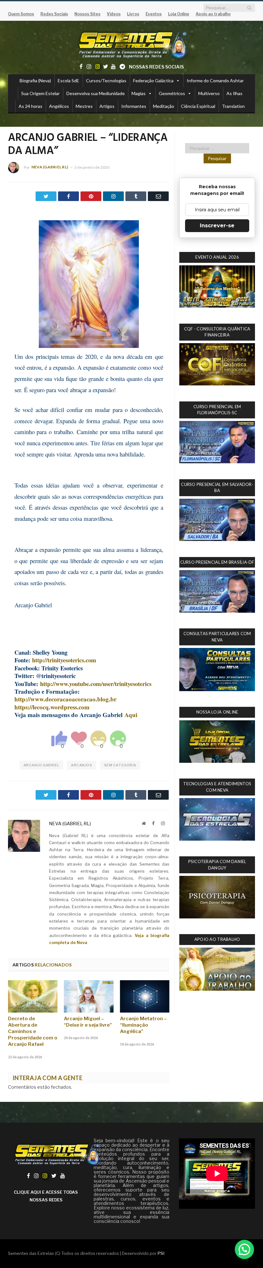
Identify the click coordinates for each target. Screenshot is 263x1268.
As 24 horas (30, 106)
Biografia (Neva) (35, 80)
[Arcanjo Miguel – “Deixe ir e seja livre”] (88, 996)
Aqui (130, 714)
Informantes (133, 106)
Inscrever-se (217, 225)
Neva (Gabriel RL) (49, 167)
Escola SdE (68, 80)
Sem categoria (120, 765)
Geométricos (172, 93)
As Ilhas (234, 93)
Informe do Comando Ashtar (215, 80)
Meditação (163, 106)
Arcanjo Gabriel (41, 765)
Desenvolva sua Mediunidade (95, 93)
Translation (233, 106)
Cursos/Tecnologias (106, 80)
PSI (161, 1253)
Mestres (84, 106)
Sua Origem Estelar (40, 93)
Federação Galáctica (153, 80)
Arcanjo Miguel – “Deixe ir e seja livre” (88, 1022)
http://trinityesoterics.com (64, 660)
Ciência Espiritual (198, 106)
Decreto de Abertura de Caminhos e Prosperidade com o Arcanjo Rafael (32, 1031)
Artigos (107, 106)
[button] (244, 1249)
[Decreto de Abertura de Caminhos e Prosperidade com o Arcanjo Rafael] (32, 996)
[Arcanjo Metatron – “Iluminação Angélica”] (144, 996)
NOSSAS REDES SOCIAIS (156, 66)
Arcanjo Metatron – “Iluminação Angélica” (143, 1025)
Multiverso (209, 93)
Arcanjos (81, 765)
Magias (139, 93)
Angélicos (59, 106)
